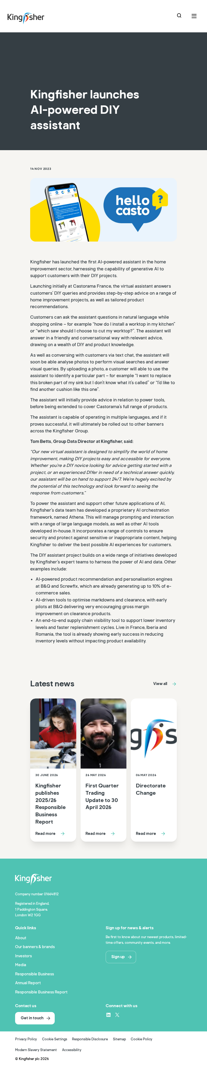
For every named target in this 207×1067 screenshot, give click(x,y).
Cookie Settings (54, 1039)
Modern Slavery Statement (36, 1050)
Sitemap (119, 1039)
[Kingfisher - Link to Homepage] (33, 17)
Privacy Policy (26, 1039)
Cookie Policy (141, 1039)
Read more (45, 833)
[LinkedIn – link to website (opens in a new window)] (108, 1014)
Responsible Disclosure (90, 1039)
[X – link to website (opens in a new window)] (117, 1014)
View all (160, 683)
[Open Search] (179, 16)
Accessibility (71, 1050)
